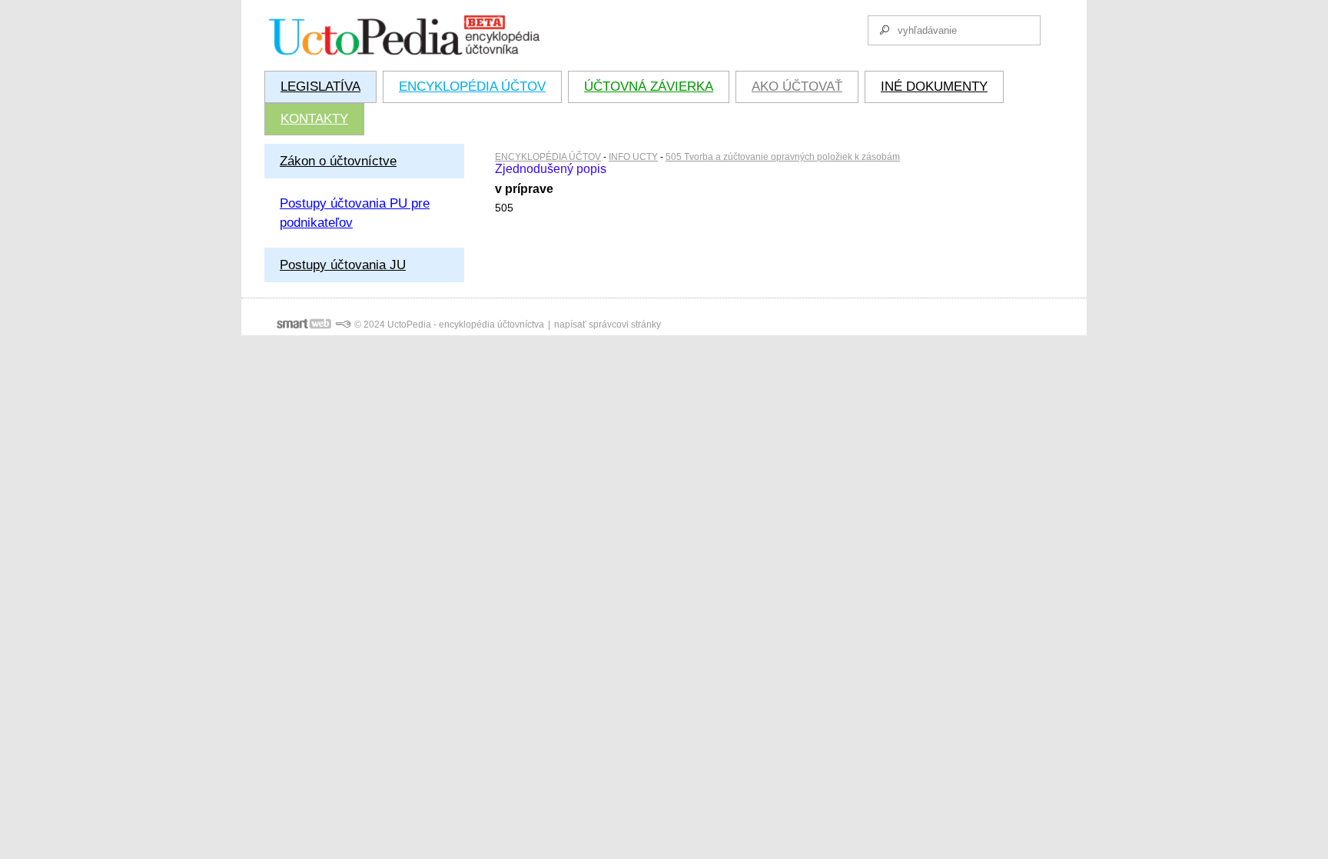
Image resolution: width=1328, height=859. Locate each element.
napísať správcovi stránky (607, 324)
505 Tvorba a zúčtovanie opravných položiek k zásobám (783, 156)
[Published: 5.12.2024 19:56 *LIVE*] (342, 324)
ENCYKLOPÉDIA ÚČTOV (548, 156)
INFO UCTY (633, 156)
